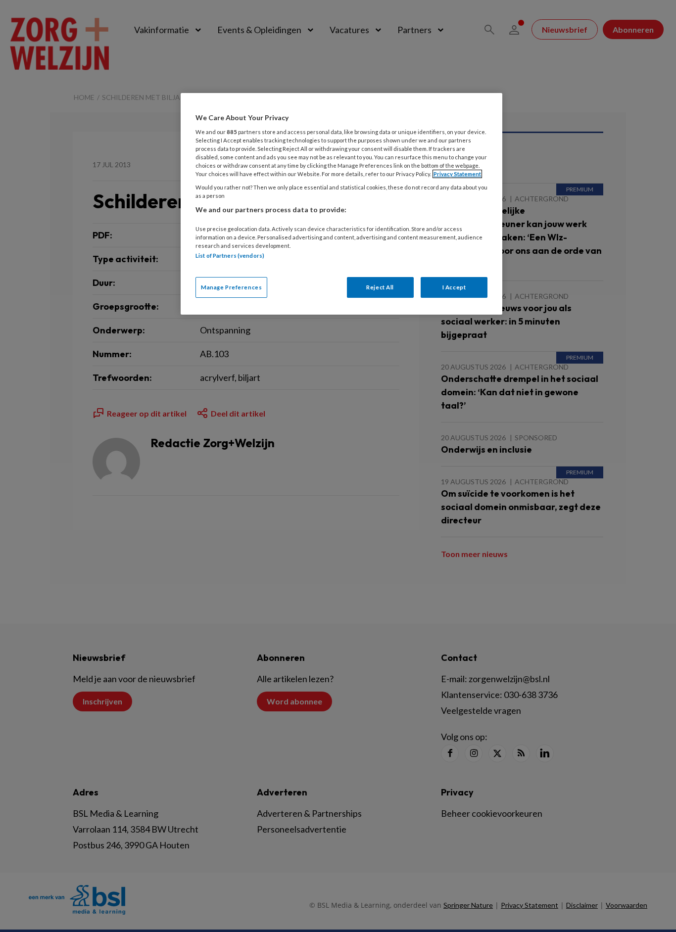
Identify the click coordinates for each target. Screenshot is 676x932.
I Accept (454, 287)
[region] (341, 203)
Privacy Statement (457, 174)
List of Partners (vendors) (229, 255)
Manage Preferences (231, 287)
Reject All (380, 287)
